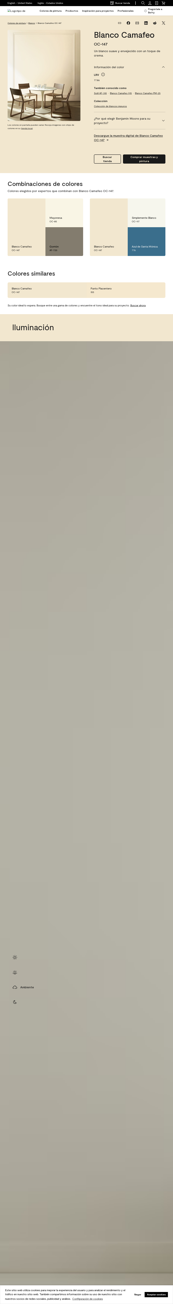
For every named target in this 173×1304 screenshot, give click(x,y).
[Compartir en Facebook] (128, 23)
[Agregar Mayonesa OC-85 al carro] (66, 204)
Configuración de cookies (87, 1298)
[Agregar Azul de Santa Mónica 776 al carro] (148, 233)
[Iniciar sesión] (150, 3)
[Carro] (163, 3)
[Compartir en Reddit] (155, 23)
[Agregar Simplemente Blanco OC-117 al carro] (148, 204)
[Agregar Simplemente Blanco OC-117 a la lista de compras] (158, 204)
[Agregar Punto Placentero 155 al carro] (148, 290)
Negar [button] (137, 1294)
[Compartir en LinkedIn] (146, 23)
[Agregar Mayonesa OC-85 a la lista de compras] (75, 204)
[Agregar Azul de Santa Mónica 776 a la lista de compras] (158, 233)
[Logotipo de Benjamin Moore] (18, 11)
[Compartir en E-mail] (137, 23)
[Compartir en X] (163, 23)
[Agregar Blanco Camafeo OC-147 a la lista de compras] (38, 204)
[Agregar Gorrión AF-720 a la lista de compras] (75, 233)
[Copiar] (120, 23)
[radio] (15, 957)
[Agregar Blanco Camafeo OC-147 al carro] (28, 204)
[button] (50, 3)
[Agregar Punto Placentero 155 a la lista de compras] (158, 290)
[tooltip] (103, 74)
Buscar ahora (138, 305)
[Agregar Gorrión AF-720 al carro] (66, 233)
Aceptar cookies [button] (156, 1294)
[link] (157, 3)
